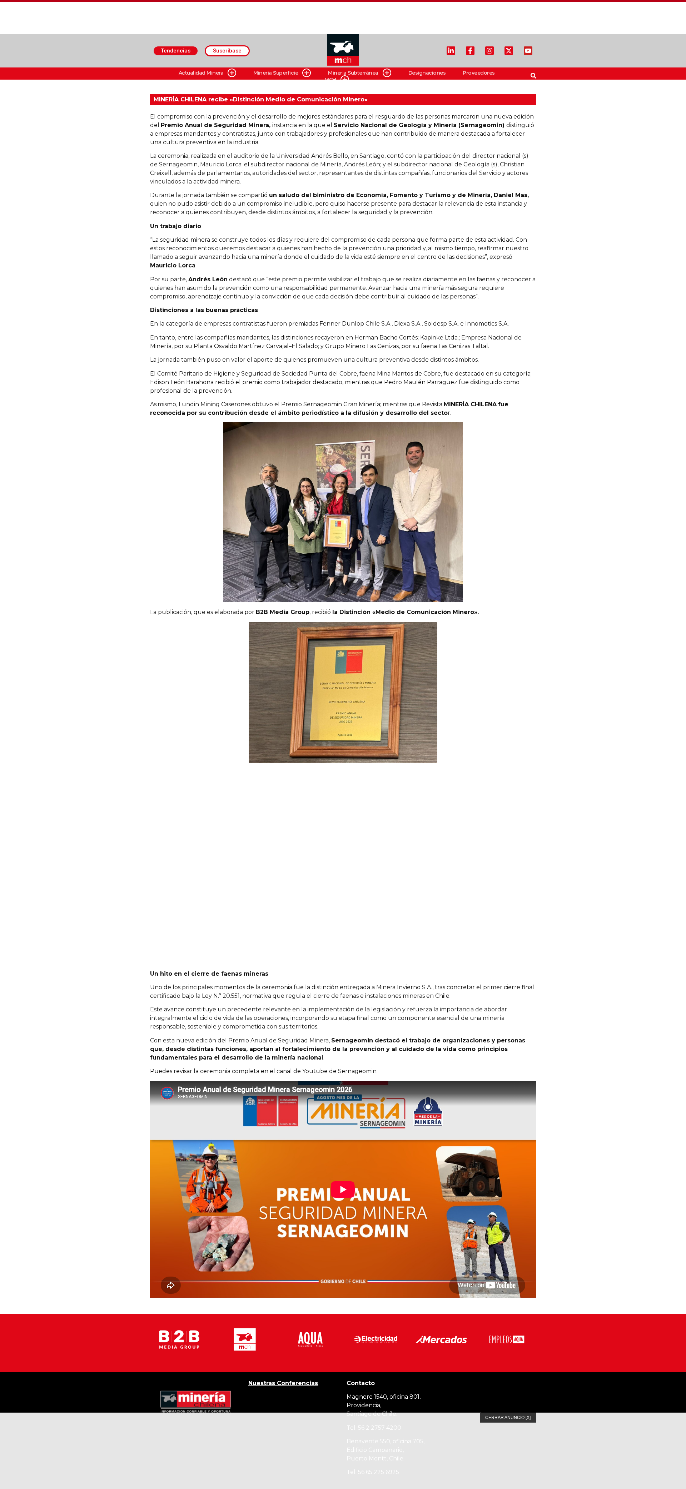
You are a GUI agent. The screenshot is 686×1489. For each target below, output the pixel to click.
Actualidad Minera (201, 73)
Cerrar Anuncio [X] (508, 1417)
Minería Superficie (275, 73)
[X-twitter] (508, 50)
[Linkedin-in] (451, 50)
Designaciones (427, 73)
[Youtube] (528, 50)
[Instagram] (489, 50)
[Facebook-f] (470, 50)
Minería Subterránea (353, 73)
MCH (330, 79)
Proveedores (479, 73)
